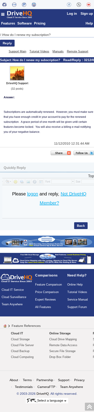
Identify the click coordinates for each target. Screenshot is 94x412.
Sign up (87, 13)
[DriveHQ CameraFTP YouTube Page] (88, 4)
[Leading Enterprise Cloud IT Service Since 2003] (47, 258)
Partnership (45, 380)
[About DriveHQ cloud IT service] (16, 280)
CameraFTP (46, 387)
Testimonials (24, 387)
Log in (72, 13)
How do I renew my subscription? (27, 35)
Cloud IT (17, 333)
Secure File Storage (62, 351)
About (14, 380)
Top (91, 176)
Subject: (6, 60)
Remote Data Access (63, 345)
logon (32, 193)
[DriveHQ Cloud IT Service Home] (17, 14)
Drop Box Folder (60, 357)
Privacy (79, 380)
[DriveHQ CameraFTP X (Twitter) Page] (78, 4)
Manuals (58, 51)
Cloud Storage (20, 339)
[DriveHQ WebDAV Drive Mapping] (4, 4)
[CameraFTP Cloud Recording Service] (24, 4)
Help (89, 23)
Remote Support (77, 51)
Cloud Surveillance (14, 297)
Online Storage (59, 333)
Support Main (17, 51)
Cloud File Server (22, 345)
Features (8, 23)
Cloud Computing (22, 357)
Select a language (50, 400)
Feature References (26, 326)
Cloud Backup (20, 351)
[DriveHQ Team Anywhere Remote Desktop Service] (33, 4)
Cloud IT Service (13, 289)
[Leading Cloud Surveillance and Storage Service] (47, 241)
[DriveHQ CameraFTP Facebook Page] (69, 4)
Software (24, 23)
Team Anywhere (12, 304)
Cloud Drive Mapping (63, 339)
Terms (27, 380)
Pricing (39, 23)
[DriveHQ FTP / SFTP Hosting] (14, 4)
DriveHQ (43, 393)
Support (63, 380)
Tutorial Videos (39, 51)
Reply (7, 43)
